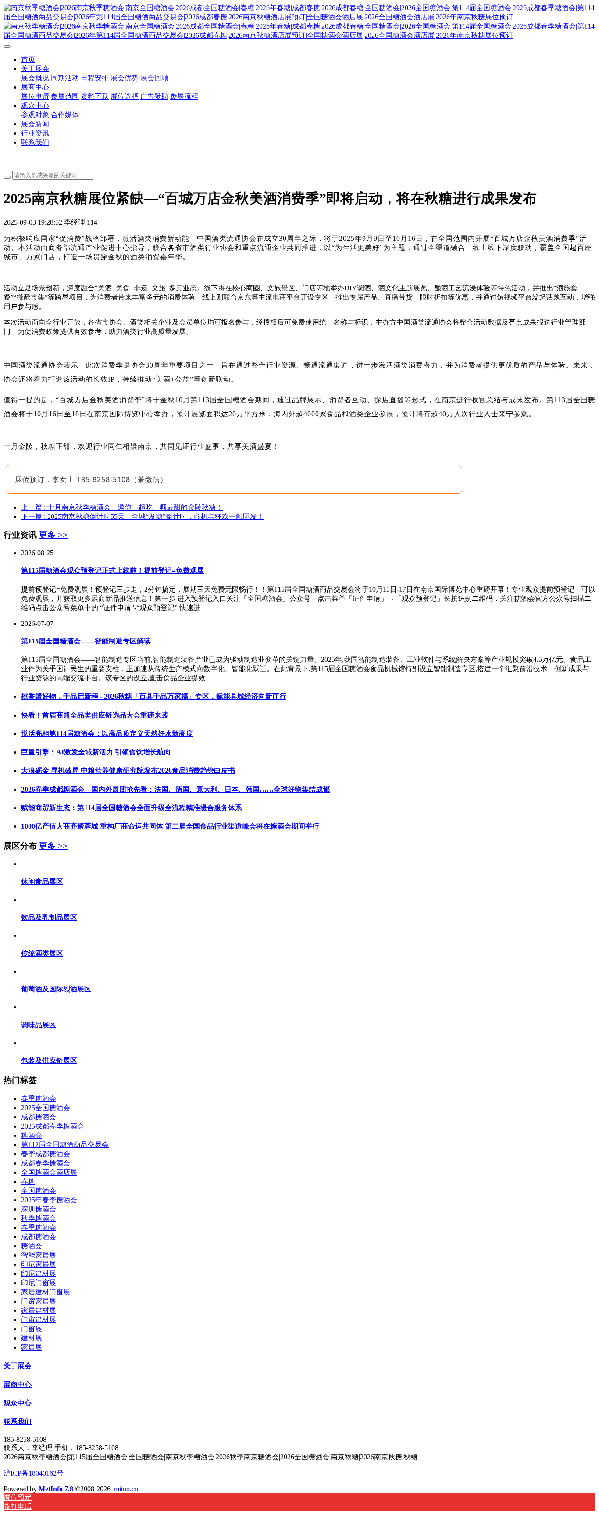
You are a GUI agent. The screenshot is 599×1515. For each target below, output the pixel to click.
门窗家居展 (38, 1301)
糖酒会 (31, 1135)
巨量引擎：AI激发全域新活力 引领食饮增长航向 (96, 752)
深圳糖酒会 (38, 1209)
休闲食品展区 (42, 881)
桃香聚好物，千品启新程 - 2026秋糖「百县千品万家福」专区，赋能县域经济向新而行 (153, 696)
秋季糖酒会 (38, 1218)
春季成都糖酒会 (45, 1154)
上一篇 (122, 507)
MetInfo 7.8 (56, 1489)
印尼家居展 (38, 1264)
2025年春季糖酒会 (49, 1200)
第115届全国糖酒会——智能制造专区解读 (86, 641)
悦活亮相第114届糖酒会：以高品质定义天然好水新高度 (107, 733)
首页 (28, 59)
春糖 (28, 1181)
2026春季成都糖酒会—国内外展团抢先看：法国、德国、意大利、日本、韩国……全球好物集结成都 (175, 789)
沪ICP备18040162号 (34, 1473)
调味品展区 (38, 1025)
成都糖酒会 (38, 1117)
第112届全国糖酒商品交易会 (65, 1144)
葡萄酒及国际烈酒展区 (56, 989)
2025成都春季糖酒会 (52, 1126)
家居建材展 (38, 1310)
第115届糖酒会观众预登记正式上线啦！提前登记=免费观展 (112, 570)
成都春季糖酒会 (45, 1163)
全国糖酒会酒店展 (49, 1172)
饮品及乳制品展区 (49, 917)
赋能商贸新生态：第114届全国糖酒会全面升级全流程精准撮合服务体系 (131, 807)
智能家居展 (38, 1255)
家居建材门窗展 (45, 1292)
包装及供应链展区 (49, 1060)
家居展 (31, 1347)
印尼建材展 (38, 1273)
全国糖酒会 (38, 1190)
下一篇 (142, 516)
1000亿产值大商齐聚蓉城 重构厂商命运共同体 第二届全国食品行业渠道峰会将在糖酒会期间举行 (170, 826)
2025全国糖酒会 (45, 1107)
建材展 (31, 1338)
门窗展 (31, 1329)
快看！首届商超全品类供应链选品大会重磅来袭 (94, 715)
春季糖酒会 (38, 1098)
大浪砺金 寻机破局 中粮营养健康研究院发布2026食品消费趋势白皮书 (128, 770)
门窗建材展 (38, 1319)
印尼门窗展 (38, 1282)
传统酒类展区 (42, 953)
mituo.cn (126, 1489)
